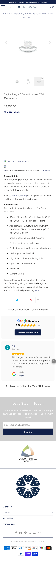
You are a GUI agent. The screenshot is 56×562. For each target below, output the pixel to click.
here (37, 290)
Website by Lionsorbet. (36, 541)
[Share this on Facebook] (24, 300)
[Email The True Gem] (40, 533)
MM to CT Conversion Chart (20, 162)
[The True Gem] (28, 7)
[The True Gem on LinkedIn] (35, 533)
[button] (2, 361)
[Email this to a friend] (38, 300)
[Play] (28, 49)
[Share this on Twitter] (17, 300)
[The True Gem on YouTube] (21, 533)
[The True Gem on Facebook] (16, 533)
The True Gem (22, 541)
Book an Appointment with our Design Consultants (28, 2)
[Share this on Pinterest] (31, 300)
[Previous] (6, 42)
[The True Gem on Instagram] (30, 533)
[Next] (49, 42)
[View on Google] (7, 347)
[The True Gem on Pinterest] (26, 533)
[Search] (47, 7)
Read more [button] (17, 366)
